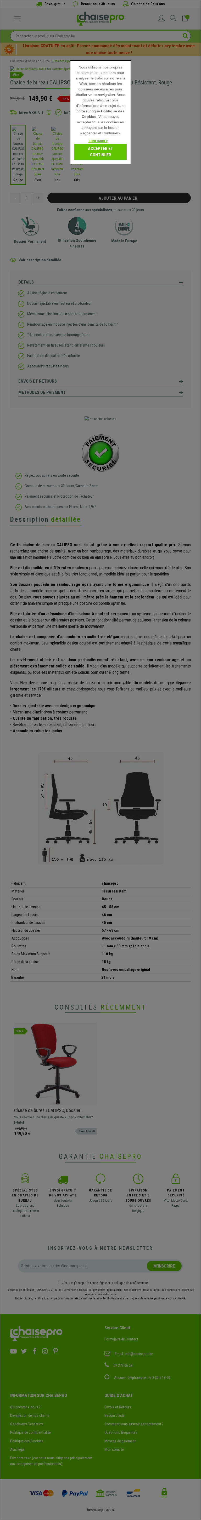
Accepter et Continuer (100, 151)
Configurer (98, 141)
